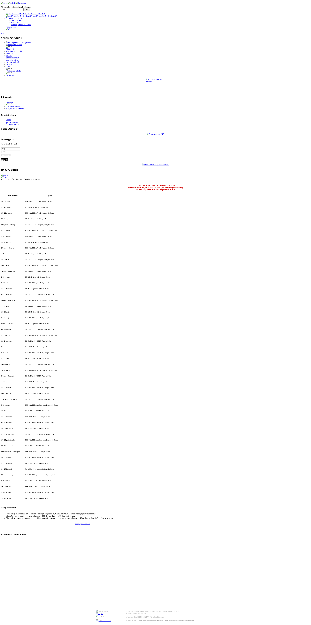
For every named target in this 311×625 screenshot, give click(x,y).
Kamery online (11, 27)
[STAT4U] (4, 160)
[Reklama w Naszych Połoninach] (155, 165)
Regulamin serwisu (13, 106)
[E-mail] (4, 177)
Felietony (9, 53)
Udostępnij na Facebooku (82, 524)
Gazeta (8, 120)
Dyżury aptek (16, 20)
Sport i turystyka (12, 60)
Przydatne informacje (14, 18)
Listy (8, 66)
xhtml (3, 33)
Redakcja (9, 102)
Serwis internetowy (13, 122)
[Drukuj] (4, 175)
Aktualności (10, 49)
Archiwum (10, 75)
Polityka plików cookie (15, 108)
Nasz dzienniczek (12, 62)
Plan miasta (15, 22)
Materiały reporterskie (14, 51)
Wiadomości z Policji (14, 71)
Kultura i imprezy (12, 58)
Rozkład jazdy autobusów (21, 25)
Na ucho (9, 64)
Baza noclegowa (12, 124)
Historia (9, 56)
